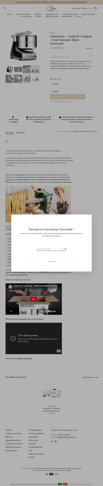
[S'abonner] (64, 249)
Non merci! (51, 261)
